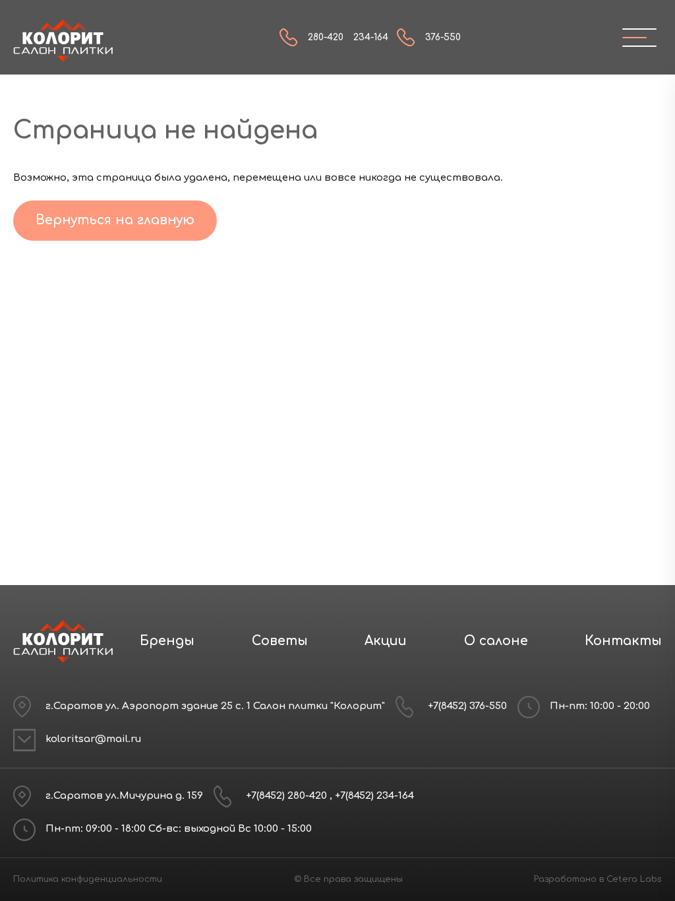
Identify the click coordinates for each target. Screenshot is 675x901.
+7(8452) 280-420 (288, 795)
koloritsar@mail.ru (93, 739)
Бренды (167, 641)
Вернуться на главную (115, 220)
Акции (386, 641)
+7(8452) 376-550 (467, 706)
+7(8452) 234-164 (374, 795)
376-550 (443, 37)
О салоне (496, 641)
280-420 (325, 37)
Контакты (623, 641)
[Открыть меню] (634, 37)
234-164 (370, 37)
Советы (280, 641)
